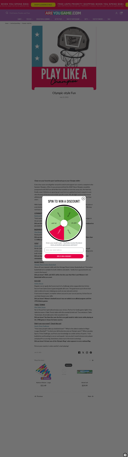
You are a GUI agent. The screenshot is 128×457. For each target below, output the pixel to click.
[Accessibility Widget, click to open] (125, 455)
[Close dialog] (83, 198)
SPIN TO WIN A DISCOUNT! (64, 256)
